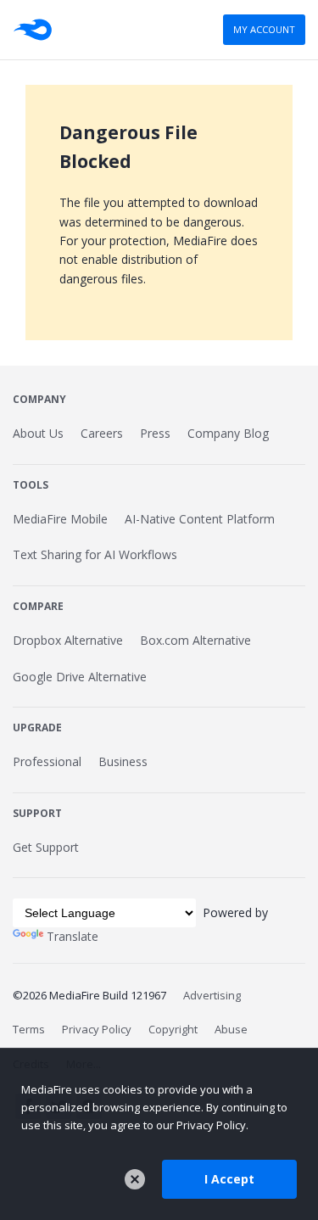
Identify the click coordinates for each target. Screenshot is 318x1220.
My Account (264, 29)
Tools (30, 485)
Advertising (212, 995)
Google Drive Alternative (80, 677)
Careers (102, 433)
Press (155, 433)
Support (37, 813)
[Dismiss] (134, 1179)
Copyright (173, 1029)
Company (39, 399)
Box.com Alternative (195, 640)
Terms (29, 1029)
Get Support (46, 847)
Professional (47, 761)
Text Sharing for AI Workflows (95, 554)
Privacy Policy (96, 1029)
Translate (72, 936)
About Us (38, 433)
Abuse (231, 1029)
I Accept (229, 1179)
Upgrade (37, 727)
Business (123, 761)
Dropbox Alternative (68, 640)
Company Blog (228, 433)
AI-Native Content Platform (200, 519)
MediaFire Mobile (60, 519)
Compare (38, 606)
